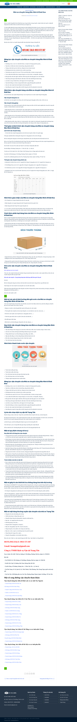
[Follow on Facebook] (68, 0)
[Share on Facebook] (25, 674)
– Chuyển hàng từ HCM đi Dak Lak (12, 583)
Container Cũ (30, 705)
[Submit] (69, 4)
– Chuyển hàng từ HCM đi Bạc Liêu (12, 604)
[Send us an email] (72, 0)
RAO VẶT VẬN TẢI (40, 6)
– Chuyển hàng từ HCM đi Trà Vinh (12, 623)
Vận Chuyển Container (63, 0)
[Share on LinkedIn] (34, 674)
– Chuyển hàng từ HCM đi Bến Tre (12, 616)
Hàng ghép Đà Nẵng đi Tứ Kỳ (46, 678)
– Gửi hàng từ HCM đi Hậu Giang (12, 607)
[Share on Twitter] (27, 674)
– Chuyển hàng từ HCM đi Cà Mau (12, 601)
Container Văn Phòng (32, 708)
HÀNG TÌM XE (26, 6)
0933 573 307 (25, 542)
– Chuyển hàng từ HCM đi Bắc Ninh (12, 662)
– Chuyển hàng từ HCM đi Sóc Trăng (13, 613)
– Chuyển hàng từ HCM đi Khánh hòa (13, 641)
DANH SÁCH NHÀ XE (50, 6)
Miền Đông (31, 10)
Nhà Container (31, 707)
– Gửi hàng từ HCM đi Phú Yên (11, 635)
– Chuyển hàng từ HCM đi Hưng (12, 653)
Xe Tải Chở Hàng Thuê (54, 0)
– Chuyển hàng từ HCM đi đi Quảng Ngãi (14, 632)
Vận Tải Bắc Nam (46, 0)
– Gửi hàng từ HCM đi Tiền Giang (12, 619)
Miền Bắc (27, 10)
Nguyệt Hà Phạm (34, 15)
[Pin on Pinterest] (32, 674)
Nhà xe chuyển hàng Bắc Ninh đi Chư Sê (15, 678)
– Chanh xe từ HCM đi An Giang (12, 610)
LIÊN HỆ (58, 6)
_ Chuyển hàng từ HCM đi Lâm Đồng (13, 595)
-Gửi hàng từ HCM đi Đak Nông (11, 586)
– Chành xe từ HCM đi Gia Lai (11, 592)
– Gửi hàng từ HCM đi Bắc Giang (12, 650)
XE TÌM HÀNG (33, 6)
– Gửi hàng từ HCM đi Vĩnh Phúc (12, 659)
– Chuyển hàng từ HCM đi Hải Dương (13, 656)
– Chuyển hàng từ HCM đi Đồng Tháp (13, 626)
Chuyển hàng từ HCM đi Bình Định (12, 638)
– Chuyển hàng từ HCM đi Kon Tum (13, 589)
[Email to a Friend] (29, 674)
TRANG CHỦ (19, 6)
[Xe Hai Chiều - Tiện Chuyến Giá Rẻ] (12, 4)
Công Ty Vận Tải (39, 0)
